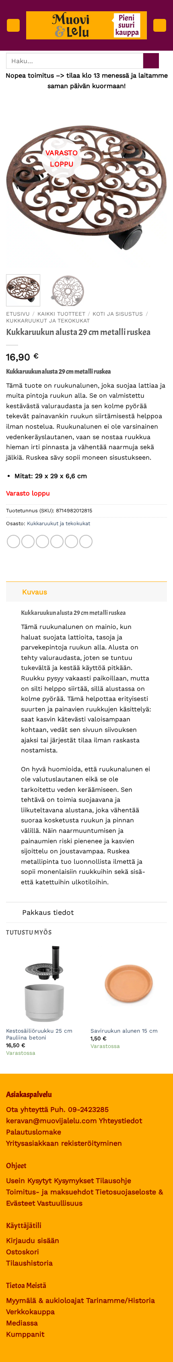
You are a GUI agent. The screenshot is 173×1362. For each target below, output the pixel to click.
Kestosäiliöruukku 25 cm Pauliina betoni (39, 1034)
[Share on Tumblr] (86, 541)
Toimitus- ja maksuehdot (49, 1192)
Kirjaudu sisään (32, 1241)
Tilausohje (113, 1181)
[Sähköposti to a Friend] (57, 541)
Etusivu (18, 314)
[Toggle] (14, 591)
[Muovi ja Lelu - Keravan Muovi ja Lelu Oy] (86, 25)
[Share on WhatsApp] (13, 541)
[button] (13, 25)
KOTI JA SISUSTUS (118, 314)
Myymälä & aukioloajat (45, 1300)
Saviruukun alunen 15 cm (124, 1030)
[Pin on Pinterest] (71, 541)
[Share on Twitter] (42, 541)
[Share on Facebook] (28, 541)
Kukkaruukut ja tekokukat (48, 320)
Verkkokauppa (30, 1312)
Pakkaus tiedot (48, 912)
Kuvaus (34, 592)
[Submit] (151, 61)
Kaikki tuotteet (61, 314)
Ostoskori (22, 1252)
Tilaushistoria (29, 1263)
